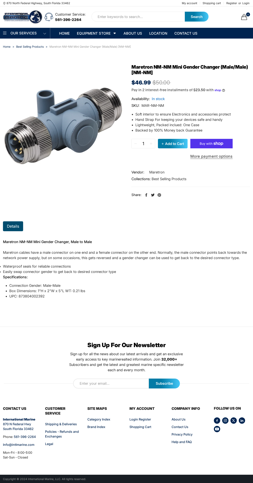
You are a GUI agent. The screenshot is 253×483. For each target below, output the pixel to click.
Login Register (140, 419)
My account (189, 3)
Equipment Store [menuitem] (94, 33)
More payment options (211, 156)
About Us (179, 419)
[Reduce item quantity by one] (136, 143)
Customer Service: (70, 14)
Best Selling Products (169, 179)
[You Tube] (217, 429)
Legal (49, 444)
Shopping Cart (140, 427)
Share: (136, 195)
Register (231, 3)
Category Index (98, 419)
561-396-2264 (68, 20)
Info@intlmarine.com (18, 445)
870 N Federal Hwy (17, 424)
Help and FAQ (182, 442)
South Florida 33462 (18, 429)
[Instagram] (225, 420)
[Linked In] (242, 420)
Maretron (156, 172)
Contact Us (180, 427)
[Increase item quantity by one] (151, 143)
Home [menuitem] (64, 33)
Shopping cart (212, 3)
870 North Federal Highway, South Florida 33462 (38, 3)
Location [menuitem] (158, 33)
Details (13, 226)
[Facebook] (217, 420)
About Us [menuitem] (133, 33)
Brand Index (96, 427)
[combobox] (138, 17)
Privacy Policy (182, 434)
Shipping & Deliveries (61, 424)
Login (245, 3)
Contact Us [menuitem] (185, 33)
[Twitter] (233, 420)
